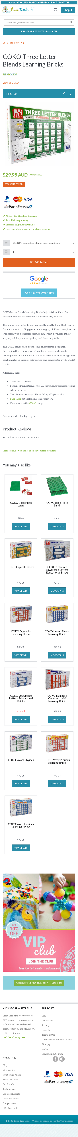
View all (11, 82)
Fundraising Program (52, 1053)
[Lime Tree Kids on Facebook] (55, 1059)
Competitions (9, 1103)
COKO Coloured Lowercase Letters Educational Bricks (57, 570)
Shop (69, 10)
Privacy (45, 1025)
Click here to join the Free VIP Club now (39, 982)
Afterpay (46, 1044)
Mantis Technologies (63, 1120)
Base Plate (16, 398)
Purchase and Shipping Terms (56, 1039)
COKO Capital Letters (21, 567)
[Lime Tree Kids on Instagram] (62, 1059)
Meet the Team (10, 1079)
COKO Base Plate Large (21, 504)
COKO (32, 403)
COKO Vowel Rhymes (21, 760)
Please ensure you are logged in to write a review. (29, 450)
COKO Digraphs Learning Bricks (21, 633)
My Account (24, 1132)
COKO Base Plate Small (57, 504)
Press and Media (11, 1098)
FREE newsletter (11, 1108)
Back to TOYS (17, 43)
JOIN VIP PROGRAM (14, 184)
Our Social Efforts (11, 1093)
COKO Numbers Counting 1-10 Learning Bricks (57, 698)
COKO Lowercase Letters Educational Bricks (21, 698)
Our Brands (8, 1084)
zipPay (45, 1049)
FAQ (44, 1015)
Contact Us (47, 1020)
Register (40, 1132)
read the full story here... (15, 1037)
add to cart (41, 262)
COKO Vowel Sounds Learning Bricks (57, 761)
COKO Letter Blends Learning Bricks (57, 633)
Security (46, 1030)
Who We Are (9, 1070)
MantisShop (52, 1125)
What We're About (12, 1074)
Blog (5, 1065)
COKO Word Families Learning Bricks (21, 825)
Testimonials (9, 1089)
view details (21, 526)
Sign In (53, 1132)
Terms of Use (48, 1034)
